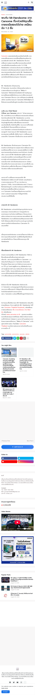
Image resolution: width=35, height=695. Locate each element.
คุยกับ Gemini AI (17, 447)
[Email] (24, 338)
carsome (22, 334)
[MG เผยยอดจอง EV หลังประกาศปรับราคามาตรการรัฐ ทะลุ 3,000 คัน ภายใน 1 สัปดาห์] (9, 382)
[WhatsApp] (17, 338)
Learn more (4, 688)
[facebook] (9, 458)
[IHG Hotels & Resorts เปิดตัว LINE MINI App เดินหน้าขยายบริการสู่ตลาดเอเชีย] (5, 588)
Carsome (4, 56)
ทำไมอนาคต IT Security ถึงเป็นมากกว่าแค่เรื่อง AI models (22, 594)
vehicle (27, 334)
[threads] (25, 682)
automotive (15, 334)
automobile (9, 14)
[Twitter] (14, 338)
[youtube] (9, 461)
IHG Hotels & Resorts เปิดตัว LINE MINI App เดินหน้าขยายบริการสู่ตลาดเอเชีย (21, 587)
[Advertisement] (12, 614)
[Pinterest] (21, 338)
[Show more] (27, 338)
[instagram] (26, 461)
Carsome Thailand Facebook (14, 307)
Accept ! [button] (5, 692)
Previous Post (6, 441)
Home (3, 14)
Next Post (30, 441)
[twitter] (26, 458)
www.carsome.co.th (13, 314)
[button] (2, 2)
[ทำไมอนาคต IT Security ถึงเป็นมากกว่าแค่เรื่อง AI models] (5, 595)
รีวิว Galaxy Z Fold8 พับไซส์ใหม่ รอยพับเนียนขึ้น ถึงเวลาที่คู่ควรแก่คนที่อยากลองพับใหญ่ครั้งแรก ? (22, 579)
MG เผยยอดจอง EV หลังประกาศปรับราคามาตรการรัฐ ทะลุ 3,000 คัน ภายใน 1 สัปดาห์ (9, 392)
